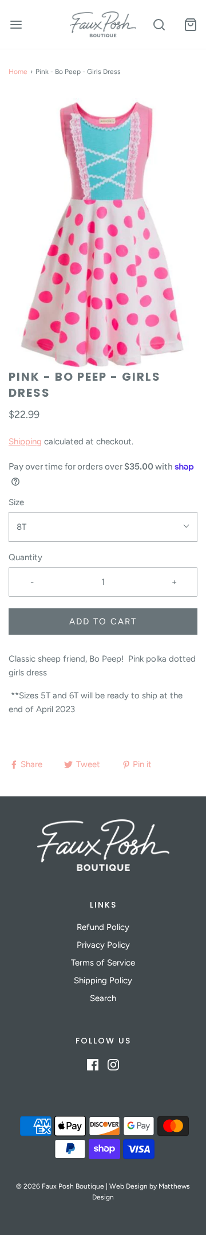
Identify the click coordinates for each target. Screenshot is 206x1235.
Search (103, 998)
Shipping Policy (103, 980)
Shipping (25, 441)
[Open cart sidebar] (190, 24)
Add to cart (103, 621)
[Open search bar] (159, 24)
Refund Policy (103, 927)
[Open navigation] (15, 24)
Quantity (25, 557)
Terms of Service (103, 962)
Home (18, 72)
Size (16, 502)
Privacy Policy (103, 945)
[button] (103, 232)
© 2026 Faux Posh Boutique (60, 1186)
